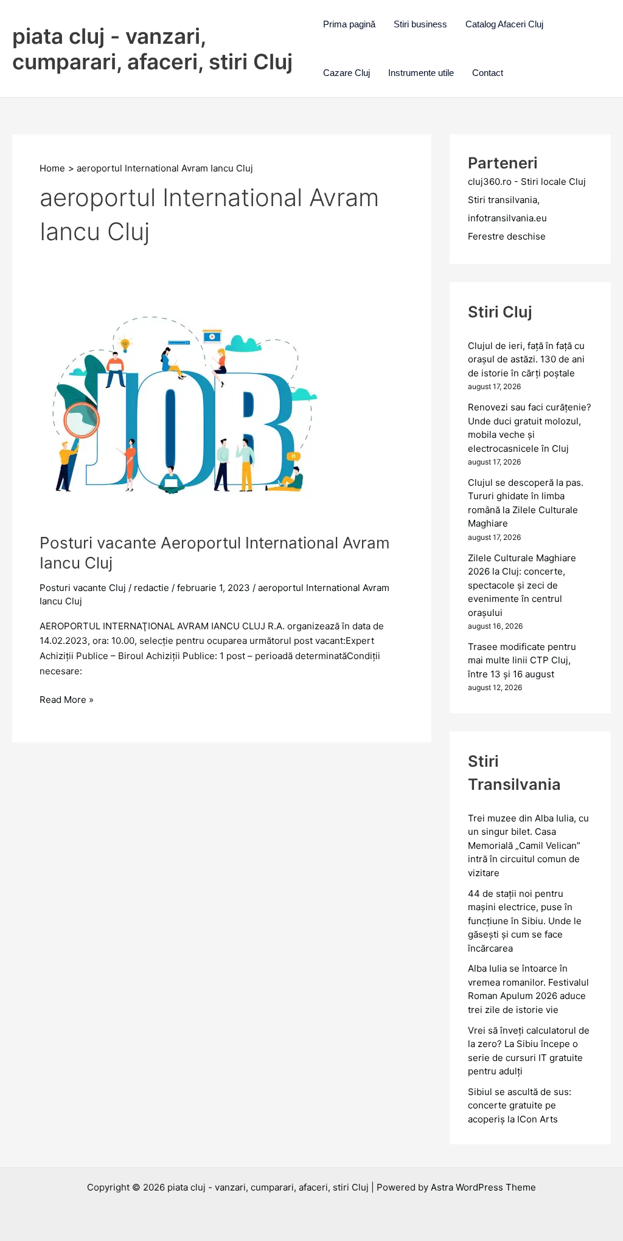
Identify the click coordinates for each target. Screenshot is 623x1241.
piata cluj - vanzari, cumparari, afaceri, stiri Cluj (152, 48)
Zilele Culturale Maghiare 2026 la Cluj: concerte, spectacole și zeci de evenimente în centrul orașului (522, 585)
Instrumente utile (421, 72)
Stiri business (420, 24)
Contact (487, 72)
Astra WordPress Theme (483, 1187)
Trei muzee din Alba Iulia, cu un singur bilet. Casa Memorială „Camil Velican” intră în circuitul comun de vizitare (528, 845)
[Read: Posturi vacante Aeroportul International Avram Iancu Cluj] (189, 411)
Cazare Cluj (346, 72)
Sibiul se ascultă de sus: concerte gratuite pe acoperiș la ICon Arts (519, 1105)
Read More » (67, 700)
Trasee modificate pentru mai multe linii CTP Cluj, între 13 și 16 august (522, 660)
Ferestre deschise (507, 236)
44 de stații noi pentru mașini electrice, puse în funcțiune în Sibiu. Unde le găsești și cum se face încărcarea (525, 921)
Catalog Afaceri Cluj (504, 24)
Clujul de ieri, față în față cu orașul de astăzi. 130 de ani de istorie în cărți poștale (526, 359)
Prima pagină (349, 24)
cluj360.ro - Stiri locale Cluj (527, 181)
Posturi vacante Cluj (83, 587)
